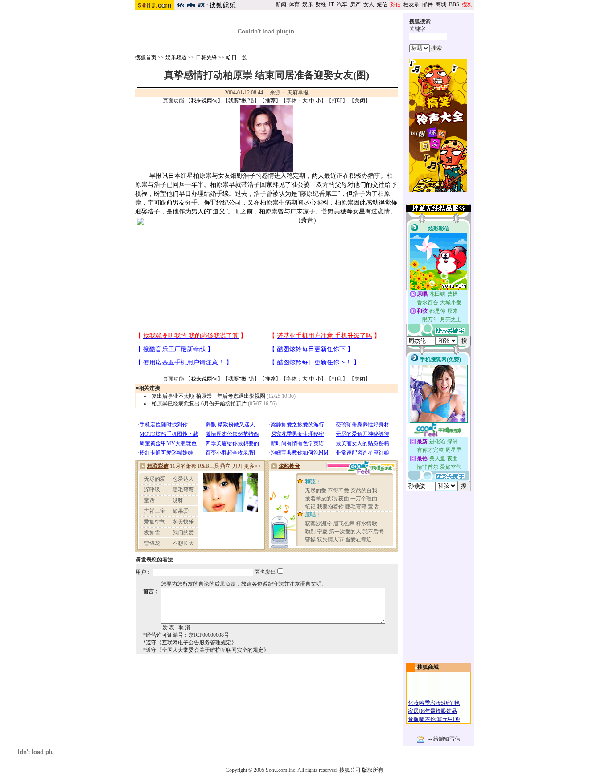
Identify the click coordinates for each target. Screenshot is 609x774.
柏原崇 (202, 175)
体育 (294, 4)
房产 (355, 4)
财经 (321, 4)
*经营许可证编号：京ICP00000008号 (186, 635)
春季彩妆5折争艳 (440, 703)
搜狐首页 (145, 57)
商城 (441, 4)
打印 (337, 101)
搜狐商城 (428, 667)
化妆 (413, 703)
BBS (454, 4)
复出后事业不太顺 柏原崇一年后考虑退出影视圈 (208, 396)
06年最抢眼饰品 (438, 711)
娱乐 (307, 4)
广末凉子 (302, 211)
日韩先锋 (206, 57)
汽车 (342, 4)
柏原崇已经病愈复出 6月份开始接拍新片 (199, 404)
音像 (413, 719)
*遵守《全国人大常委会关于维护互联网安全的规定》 (206, 650)
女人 (368, 4)
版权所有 (372, 770)
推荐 (270, 101)
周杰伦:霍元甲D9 (440, 719)
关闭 (359, 101)
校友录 (411, 4)
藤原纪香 (312, 193)
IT (331, 4)
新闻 (281, 4)
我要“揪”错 (241, 101)
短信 (382, 4)
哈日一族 (236, 57)
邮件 (427, 4)
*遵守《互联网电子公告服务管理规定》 (190, 642)
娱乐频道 (176, 57)
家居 (413, 711)
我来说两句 (204, 101)
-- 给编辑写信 (444, 739)
